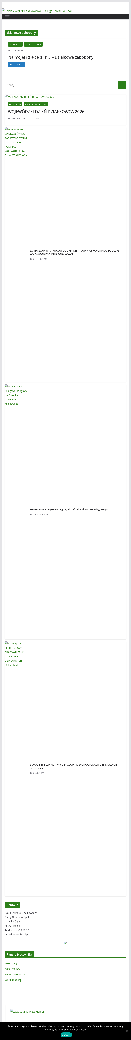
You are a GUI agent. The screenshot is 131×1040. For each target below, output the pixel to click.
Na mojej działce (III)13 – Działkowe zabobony (50, 57)
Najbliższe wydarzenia (35, 104)
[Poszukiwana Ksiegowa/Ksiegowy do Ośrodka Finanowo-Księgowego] (16, 511)
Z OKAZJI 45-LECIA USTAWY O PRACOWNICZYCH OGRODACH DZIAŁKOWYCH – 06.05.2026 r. (74, 766)
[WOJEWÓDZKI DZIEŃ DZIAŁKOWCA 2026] (65, 97)
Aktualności (15, 44)
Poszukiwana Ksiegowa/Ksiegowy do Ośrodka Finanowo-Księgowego (69, 509)
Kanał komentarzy (15, 974)
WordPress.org (13, 980)
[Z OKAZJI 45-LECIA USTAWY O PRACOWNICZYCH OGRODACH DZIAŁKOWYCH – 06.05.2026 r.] (16, 768)
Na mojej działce (33, 44)
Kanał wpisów (12, 968)
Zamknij (66, 1035)
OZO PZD (34, 50)
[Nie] (126, 1031)
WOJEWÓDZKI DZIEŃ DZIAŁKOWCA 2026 (46, 111)
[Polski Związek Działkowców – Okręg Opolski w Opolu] (37, 11)
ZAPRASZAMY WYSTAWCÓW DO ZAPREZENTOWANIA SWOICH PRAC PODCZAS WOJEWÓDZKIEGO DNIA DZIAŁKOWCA (74, 252)
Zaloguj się (11, 963)
